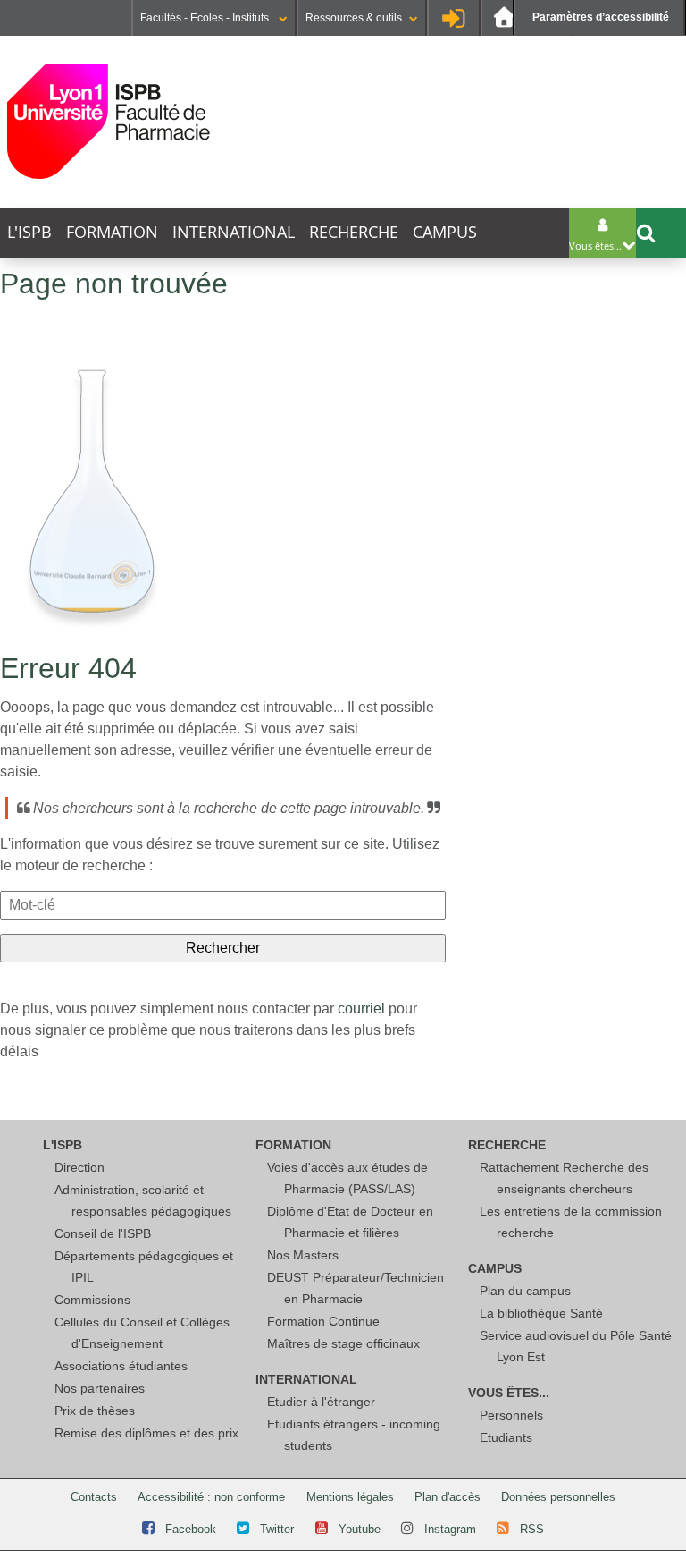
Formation (112, 232)
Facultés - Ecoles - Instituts (206, 18)
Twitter (277, 1529)
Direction (79, 1167)
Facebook (190, 1529)
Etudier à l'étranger (321, 1401)
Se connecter (454, 18)
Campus (445, 232)
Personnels (511, 1415)
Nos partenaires (99, 1388)
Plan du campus (525, 1291)
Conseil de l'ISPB (102, 1233)
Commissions (92, 1299)
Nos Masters (303, 1255)
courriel (361, 1008)
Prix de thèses (94, 1410)
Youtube (360, 1529)
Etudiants (506, 1437)
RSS (532, 1529)
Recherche (353, 232)
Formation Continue (323, 1321)
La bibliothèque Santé (541, 1313)
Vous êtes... (508, 1393)
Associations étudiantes (121, 1366)
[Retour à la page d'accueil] (108, 122)
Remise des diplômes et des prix (146, 1433)
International (233, 232)
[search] (223, 905)
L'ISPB (29, 232)
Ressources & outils (353, 18)
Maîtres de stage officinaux (343, 1343)
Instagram (450, 1529)
